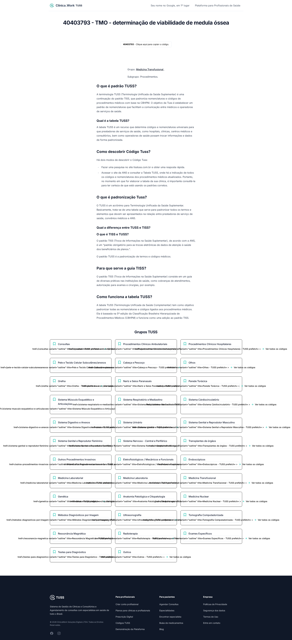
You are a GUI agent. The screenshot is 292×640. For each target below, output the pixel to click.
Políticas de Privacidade (215, 604)
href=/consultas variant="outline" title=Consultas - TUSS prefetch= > (80, 349)
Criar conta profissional (127, 604)
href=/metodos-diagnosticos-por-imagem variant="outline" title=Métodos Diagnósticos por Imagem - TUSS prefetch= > (80, 520)
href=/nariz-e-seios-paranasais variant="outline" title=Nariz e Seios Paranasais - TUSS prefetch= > (146, 386)
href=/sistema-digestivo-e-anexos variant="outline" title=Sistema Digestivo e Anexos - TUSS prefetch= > (80, 427)
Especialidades (166, 610)
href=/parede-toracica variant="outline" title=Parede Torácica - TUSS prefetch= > (211, 386)
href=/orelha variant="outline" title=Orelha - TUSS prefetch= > (80, 386)
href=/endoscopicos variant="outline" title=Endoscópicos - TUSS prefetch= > (211, 464)
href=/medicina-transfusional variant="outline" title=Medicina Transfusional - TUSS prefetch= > (211, 482)
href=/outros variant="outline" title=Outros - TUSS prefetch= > (146, 557)
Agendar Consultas (168, 604)
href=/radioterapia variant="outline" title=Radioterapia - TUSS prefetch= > (146, 538)
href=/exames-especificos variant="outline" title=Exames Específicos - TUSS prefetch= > (211, 538)
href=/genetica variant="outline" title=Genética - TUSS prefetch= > (80, 501)
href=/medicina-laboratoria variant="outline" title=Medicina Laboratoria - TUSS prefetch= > (146, 482)
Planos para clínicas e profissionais (133, 610)
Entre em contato (211, 623)
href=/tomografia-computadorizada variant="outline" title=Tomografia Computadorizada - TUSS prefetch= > (211, 520)
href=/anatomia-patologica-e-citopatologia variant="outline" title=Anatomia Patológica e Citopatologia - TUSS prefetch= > (146, 501)
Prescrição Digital (124, 616)
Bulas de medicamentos (171, 623)
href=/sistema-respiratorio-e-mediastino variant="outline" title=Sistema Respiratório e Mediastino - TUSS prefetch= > (146, 404)
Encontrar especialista (170, 616)
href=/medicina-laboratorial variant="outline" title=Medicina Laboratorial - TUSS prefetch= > (80, 482)
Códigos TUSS (123, 623)
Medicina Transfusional (150, 69)
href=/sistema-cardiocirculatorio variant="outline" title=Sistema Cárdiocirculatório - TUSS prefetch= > (211, 404)
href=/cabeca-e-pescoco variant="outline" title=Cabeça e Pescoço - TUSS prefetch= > (146, 367)
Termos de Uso (210, 616)
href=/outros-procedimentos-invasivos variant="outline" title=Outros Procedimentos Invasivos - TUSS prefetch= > (80, 464)
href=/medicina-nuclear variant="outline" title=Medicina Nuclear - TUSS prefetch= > (211, 501)
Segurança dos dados (214, 610)
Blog (161, 629)
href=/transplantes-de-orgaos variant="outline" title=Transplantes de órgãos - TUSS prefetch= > (211, 445)
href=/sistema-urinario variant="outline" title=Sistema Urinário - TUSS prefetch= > (146, 427)
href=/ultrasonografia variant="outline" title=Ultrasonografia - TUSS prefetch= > (146, 520)
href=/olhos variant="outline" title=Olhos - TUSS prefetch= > (211, 367)
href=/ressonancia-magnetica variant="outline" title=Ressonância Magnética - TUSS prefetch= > (80, 538)
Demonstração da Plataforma (130, 629)
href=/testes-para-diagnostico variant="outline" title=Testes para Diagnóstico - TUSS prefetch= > (80, 557)
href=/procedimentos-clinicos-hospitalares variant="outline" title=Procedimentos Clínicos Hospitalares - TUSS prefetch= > (211, 349)
